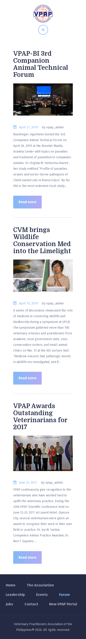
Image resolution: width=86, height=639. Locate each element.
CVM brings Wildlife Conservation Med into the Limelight (42, 241)
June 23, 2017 (28, 482)
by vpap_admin (53, 127)
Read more (27, 202)
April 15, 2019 (28, 303)
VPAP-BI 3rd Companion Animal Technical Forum (40, 64)
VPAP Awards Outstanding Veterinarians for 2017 (40, 417)
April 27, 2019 (28, 127)
